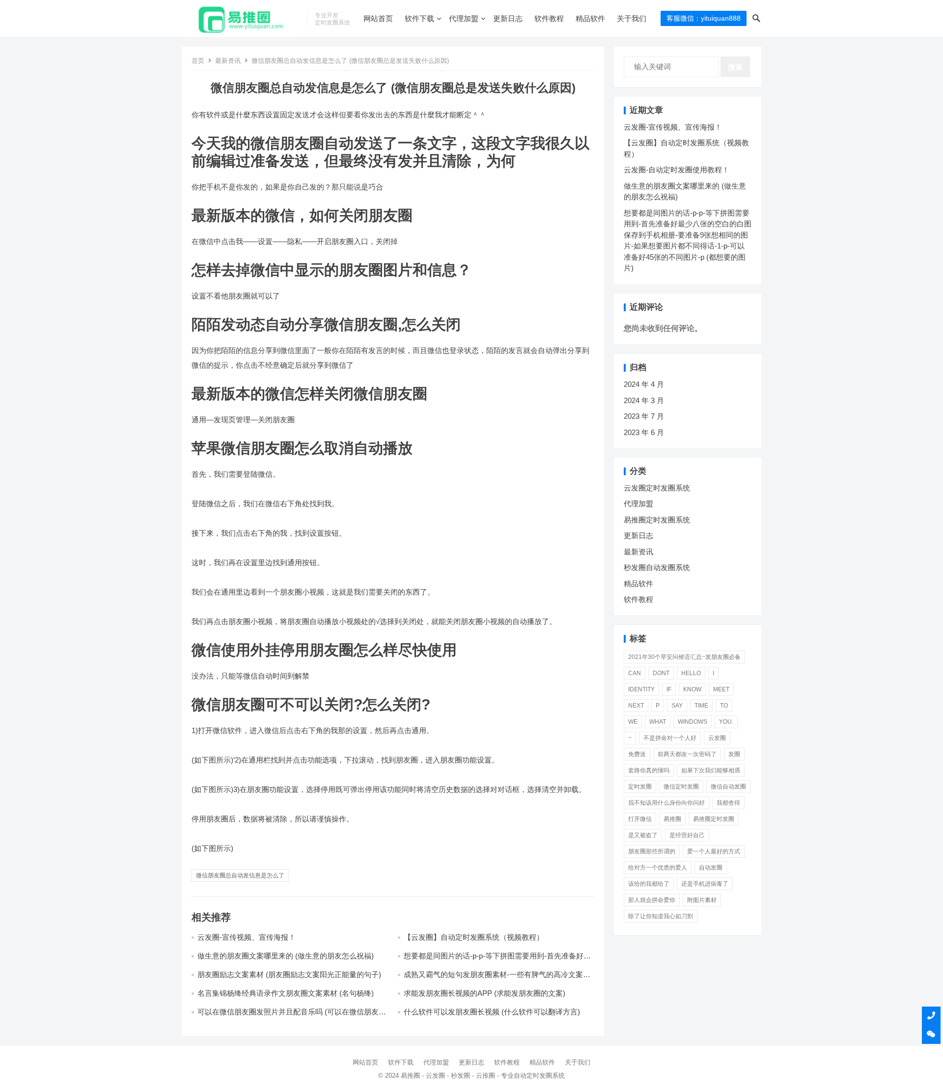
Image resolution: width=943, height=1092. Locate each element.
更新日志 (508, 18)
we (633, 721)
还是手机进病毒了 (704, 883)
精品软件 (590, 18)
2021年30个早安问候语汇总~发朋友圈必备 (684, 657)
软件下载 (419, 18)
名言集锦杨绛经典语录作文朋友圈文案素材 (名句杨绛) (285, 993)
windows (692, 721)
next (636, 705)
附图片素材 (702, 900)
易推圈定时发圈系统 (657, 520)
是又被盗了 (643, 835)
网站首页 (378, 18)
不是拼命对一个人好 (669, 738)
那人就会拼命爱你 (651, 900)
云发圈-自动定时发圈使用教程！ (676, 169)
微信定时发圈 (681, 786)
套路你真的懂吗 (648, 770)
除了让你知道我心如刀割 (660, 916)
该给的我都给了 (648, 883)
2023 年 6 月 (644, 432)
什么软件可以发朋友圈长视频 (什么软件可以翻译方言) (492, 1012)
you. (726, 721)
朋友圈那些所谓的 (651, 851)
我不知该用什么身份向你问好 (666, 802)
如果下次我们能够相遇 (710, 770)
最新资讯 (228, 60)
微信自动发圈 (728, 786)
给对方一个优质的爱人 (657, 867)
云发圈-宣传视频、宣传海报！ (246, 937)
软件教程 (549, 18)
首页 (198, 60)
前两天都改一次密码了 (687, 754)
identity (641, 689)
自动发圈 (710, 867)
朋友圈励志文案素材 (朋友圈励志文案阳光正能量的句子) (289, 974)
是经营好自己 (687, 835)
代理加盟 (463, 18)
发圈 (734, 754)
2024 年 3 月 (644, 400)
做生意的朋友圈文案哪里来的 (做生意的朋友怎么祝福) (285, 956)
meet (721, 689)
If (668, 689)
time (701, 705)
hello (691, 673)
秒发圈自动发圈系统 (657, 567)
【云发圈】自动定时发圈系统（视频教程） (474, 937)
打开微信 (640, 819)
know (692, 689)
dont (661, 673)
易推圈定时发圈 (713, 819)
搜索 (735, 67)
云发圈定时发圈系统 (657, 488)
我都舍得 (728, 802)
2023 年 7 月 (644, 416)
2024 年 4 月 (644, 384)
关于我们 (631, 18)
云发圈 (717, 738)
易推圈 (672, 819)
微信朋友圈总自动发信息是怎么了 (240, 875)
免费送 (637, 754)
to (724, 705)
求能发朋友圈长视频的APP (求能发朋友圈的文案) (484, 993)
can (634, 673)
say (677, 705)
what (657, 721)
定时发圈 (640, 786)
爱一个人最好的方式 (713, 851)
